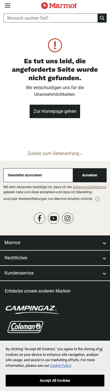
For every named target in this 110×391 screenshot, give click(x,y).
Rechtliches (16, 257)
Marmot (12, 242)
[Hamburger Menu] (7, 5)
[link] (97, 199)
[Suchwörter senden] (102, 18)
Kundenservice (19, 273)
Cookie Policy (60, 365)
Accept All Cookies (55, 380)
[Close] (101, 349)
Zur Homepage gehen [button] (55, 111)
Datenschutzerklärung (89, 187)
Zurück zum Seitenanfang (54, 153)
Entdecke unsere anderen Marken (38, 291)
